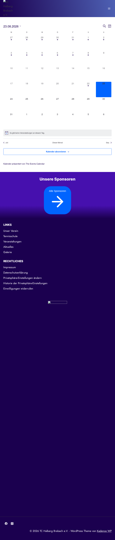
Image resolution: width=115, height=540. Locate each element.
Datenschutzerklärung (15, 272)
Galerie (7, 252)
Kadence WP (104, 531)
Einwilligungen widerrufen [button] (18, 288)
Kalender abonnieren (56, 151)
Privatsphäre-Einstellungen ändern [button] (22, 278)
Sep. (108, 142)
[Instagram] (12, 523)
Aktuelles (8, 247)
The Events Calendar (35, 163)
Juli (6, 142)
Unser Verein (10, 231)
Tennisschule (10, 236)
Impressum (9, 267)
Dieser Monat (57, 142)
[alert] (57, 133)
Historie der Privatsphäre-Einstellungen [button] (25, 283)
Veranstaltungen (12, 241)
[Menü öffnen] (109, 8)
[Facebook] (6, 523)
